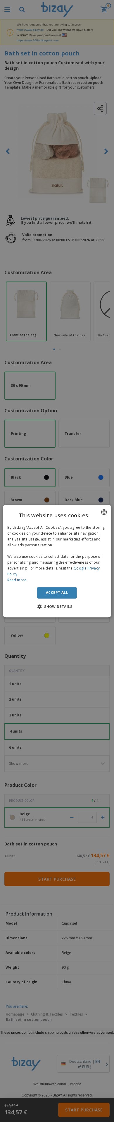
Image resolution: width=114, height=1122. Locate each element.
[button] (57, 606)
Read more (17, 579)
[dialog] (57, 561)
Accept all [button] (57, 592)
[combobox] (104, 512)
